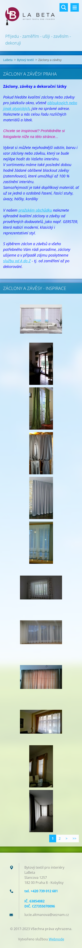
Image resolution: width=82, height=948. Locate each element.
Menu (74, 7)
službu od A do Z (17, 260)
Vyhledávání (64, 7)
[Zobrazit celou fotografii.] (41, 319)
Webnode (56, 939)
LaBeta (8, 60)
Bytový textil (25, 60)
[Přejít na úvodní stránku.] (41, 16)
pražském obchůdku (35, 210)
